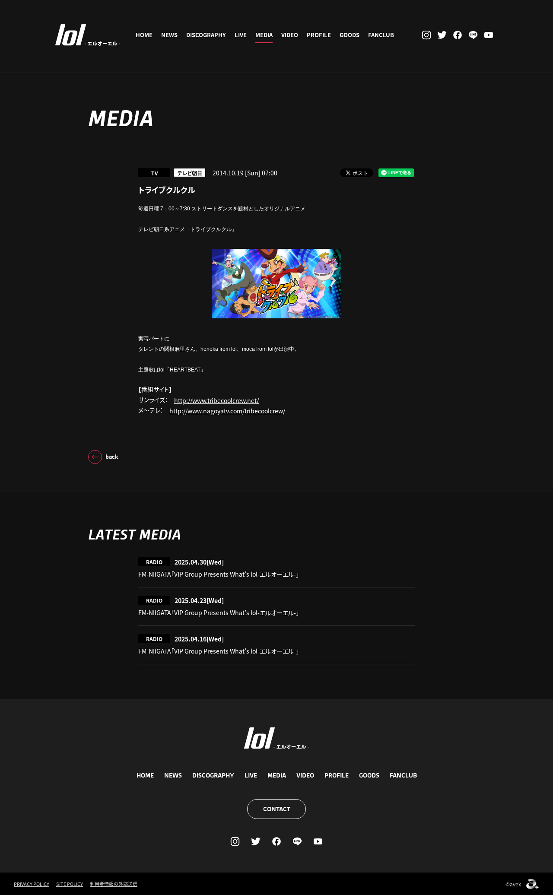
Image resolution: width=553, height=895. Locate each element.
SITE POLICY (69, 883)
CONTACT (276, 809)
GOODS (349, 35)
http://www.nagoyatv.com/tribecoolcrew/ (227, 410)
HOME (144, 35)
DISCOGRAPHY (206, 35)
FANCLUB (381, 35)
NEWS (169, 35)
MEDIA (264, 35)
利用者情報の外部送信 (113, 883)
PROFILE (319, 35)
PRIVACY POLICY (31, 883)
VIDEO (289, 35)
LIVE (241, 35)
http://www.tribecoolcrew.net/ (216, 400)
